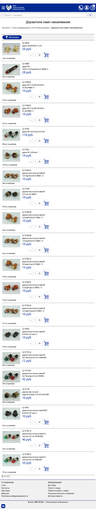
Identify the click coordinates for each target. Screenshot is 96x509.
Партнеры (5, 491)
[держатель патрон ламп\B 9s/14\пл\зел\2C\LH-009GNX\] (11, 365)
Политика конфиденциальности (14, 496)
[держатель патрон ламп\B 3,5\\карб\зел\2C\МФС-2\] (11, 183)
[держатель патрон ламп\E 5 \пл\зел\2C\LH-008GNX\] (11, 467)
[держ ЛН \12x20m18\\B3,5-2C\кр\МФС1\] (11, 118)
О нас (3, 485)
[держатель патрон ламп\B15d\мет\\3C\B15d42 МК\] (11, 402)
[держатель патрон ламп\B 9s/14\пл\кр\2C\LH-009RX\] (11, 383)
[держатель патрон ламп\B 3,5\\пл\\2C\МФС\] (11, 201)
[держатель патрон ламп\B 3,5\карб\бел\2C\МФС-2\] (11, 248)
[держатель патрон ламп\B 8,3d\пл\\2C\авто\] (11, 341)
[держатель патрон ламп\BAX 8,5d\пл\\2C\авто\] (11, 420)
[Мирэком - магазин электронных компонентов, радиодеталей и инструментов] (15, 7)
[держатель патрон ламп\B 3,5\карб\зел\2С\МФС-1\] (11, 271)
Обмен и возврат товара (58, 491)
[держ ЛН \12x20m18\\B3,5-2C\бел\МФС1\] (11, 95)
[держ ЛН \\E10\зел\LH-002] (11, 141)
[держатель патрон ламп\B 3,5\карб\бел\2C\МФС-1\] (11, 225)
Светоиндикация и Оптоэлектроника (30, 28)
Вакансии (5, 494)
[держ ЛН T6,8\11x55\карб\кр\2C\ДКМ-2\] (11, 76)
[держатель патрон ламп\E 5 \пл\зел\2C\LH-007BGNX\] (11, 443)
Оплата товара (54, 488)
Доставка (52, 485)
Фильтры (14, 37)
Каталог (6, 28)
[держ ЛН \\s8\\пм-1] (11, 162)
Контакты (5, 488)
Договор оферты (55, 496)
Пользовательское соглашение (61, 494)
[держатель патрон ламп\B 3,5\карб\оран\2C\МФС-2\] (11, 318)
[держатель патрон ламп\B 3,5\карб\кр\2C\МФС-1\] (11, 295)
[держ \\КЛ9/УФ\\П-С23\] (11, 56)
